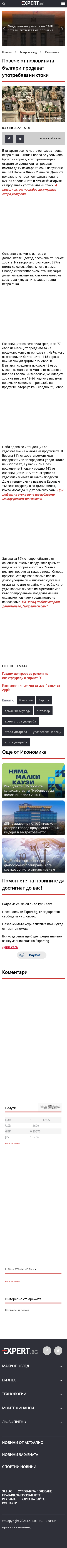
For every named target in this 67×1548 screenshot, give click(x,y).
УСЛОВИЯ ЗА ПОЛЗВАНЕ (35, 1491)
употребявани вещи (47, 732)
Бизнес (9, 1380)
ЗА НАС (7, 1491)
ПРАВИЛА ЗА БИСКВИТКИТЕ (21, 1495)
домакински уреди (18, 711)
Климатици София (17, 1310)
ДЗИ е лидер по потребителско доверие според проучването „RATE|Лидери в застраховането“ (33, 827)
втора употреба (16, 732)
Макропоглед (15, 1365)
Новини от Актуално (22, 1442)
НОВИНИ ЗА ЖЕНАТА (20, 1454)
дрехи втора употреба (20, 721)
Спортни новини (19, 1466)
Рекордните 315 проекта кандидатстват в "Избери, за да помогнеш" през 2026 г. (29, 790)
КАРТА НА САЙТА (33, 1499)
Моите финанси (18, 1407)
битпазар (43, 711)
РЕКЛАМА (9, 1499)
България (26, 700)
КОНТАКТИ (9, 1503)
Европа (44, 700)
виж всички (12, 1281)
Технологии (14, 1393)
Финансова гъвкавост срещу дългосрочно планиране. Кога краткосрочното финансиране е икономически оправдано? (29, 867)
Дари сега (10, 947)
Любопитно (14, 1421)
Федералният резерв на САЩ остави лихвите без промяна (30, 28)
